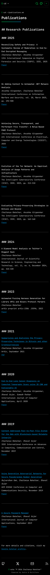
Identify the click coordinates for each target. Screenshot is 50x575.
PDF (3, 355)
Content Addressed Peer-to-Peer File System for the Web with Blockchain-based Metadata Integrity (24, 434)
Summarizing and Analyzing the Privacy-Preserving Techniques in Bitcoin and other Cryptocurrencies (24, 341)
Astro (24, 572)
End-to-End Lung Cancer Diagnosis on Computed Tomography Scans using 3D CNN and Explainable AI (24, 384)
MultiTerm (34, 572)
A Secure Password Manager (15, 513)
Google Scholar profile (13, 549)
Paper (4, 65)
